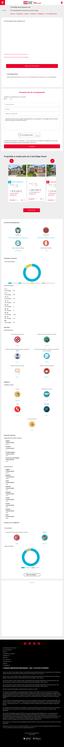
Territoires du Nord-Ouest (12, 673)
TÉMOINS (5, 663)
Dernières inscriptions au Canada (30, 689)
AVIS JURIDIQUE (6, 659)
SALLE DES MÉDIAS (7, 649)
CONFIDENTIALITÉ (7, 661)
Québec (17, 672)
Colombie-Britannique (28, 672)
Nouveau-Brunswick (49, 672)
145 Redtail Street (52, 193)
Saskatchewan (41, 672)
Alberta (21, 672)
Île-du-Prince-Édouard (31, 673)
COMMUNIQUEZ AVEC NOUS (9, 648)
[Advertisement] (32, 610)
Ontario (13, 672)
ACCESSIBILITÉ (6, 665)
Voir (22, 200)
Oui (11, 98)
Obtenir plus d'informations (32, 66)
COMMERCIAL (6, 655)
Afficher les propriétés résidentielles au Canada (12, 689)
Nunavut (42, 673)
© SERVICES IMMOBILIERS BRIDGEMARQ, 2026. (18, 668)
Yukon (37, 673)
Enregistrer (13, 200)
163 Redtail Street (14, 193)
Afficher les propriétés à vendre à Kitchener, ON (16, 54)
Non (6, 98)
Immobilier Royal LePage (32, 3)
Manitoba (36, 672)
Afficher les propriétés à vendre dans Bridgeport (16, 57)
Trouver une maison (7, 672)
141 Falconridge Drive (34, 192)
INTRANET (5, 657)
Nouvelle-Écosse (22, 673)
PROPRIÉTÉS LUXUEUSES (9, 653)
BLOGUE (5, 651)
